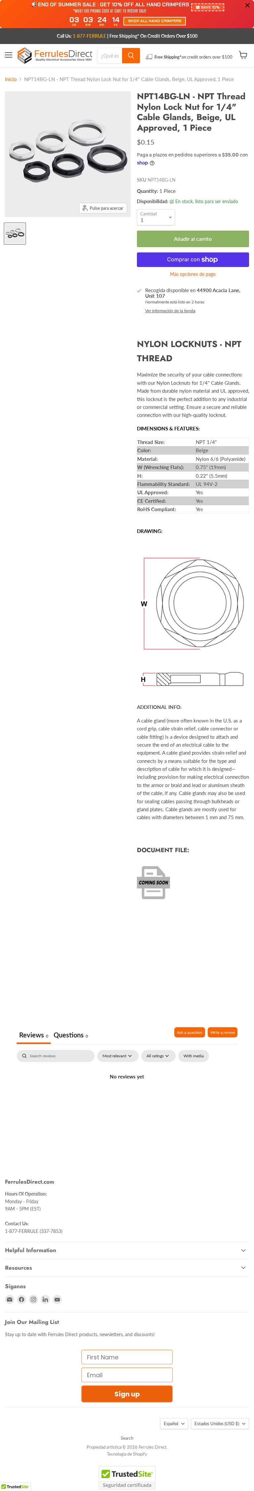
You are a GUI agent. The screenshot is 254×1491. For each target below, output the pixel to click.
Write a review (222, 1032)
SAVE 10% (210, 7)
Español (171, 1423)
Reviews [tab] (33, 1035)
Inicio (11, 79)
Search (127, 1438)
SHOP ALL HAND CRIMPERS (154, 20)
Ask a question (189, 1032)
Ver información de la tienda (170, 311)
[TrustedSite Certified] (127, 1478)
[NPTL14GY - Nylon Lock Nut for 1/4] (14, 233)
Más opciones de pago (193, 274)
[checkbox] (193, 1056)
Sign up (127, 1394)
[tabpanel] (127, 1099)
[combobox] (110, 55)
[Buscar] (131, 55)
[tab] (71, 1035)
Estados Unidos (216, 1423)
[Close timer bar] (247, 5)
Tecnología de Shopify (127, 1454)
